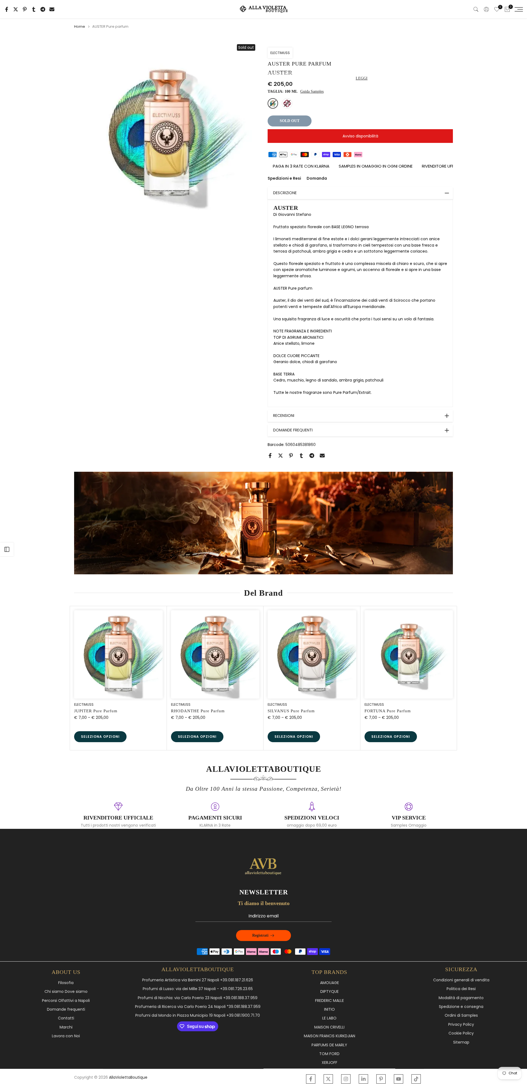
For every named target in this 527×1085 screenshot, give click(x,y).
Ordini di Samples (461, 1015)
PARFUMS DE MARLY (329, 1045)
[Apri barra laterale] (7, 549)
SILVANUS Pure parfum (291, 711)
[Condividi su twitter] (15, 9)
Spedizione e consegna (461, 1006)
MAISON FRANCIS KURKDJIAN (329, 1036)
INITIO (329, 1009)
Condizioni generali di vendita (461, 980)
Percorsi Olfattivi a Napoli (66, 1000)
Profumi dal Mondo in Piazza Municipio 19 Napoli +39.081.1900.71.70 (197, 1015)
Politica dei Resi (461, 988)
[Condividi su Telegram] (42, 9)
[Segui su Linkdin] (363, 1079)
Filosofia (66, 982)
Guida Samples (312, 91)
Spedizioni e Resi (284, 178)
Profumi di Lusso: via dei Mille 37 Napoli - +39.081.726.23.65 (198, 988)
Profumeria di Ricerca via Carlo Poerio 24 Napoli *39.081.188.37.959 (197, 1006)
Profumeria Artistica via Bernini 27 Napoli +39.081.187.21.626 (197, 980)
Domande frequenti (66, 1009)
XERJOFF (329, 1062)
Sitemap (461, 1042)
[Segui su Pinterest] (381, 1079)
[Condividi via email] (51, 9)
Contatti (66, 1018)
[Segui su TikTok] (416, 1079)
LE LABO (329, 1018)
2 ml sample (287, 103)
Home (79, 26)
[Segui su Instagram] (346, 1079)
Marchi (66, 1027)
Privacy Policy (461, 1024)
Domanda (317, 178)
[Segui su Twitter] (328, 1079)
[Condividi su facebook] (6, 9)
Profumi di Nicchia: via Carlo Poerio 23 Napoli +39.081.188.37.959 (197, 998)
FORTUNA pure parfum (388, 711)
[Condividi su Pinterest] (24, 9)
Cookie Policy (461, 1033)
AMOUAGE (329, 982)
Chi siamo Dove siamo (66, 991)
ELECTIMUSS (280, 52)
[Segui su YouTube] (398, 1079)
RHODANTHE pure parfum (198, 711)
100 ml (273, 103)
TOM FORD (329, 1053)
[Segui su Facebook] (310, 1079)
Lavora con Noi (66, 1036)
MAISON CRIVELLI (329, 1027)
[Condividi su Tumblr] (33, 9)
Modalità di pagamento (461, 998)
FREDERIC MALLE (329, 1000)
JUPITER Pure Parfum (95, 711)
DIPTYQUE (329, 991)
